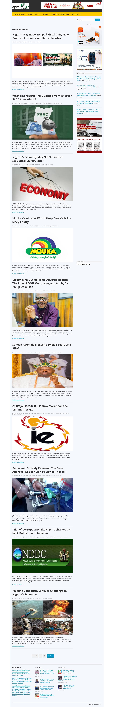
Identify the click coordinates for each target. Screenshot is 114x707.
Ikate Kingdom (39, 352)
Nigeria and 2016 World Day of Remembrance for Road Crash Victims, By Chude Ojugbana (67, 678)
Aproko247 (98, 704)
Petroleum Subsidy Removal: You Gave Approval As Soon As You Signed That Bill (39, 469)
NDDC (46, 537)
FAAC (44, 103)
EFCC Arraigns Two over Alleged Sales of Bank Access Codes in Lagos (47, 695)
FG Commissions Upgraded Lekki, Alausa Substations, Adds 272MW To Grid (47, 688)
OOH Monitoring (45, 290)
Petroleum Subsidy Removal (53, 475)
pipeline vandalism (48, 598)
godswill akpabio (41, 537)
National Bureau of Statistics (47, 164)
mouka (38, 226)
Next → (50, 656)
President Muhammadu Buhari (63, 537)
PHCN (19, 414)
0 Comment (32, 42)
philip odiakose (53, 290)
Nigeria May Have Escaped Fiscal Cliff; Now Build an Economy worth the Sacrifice (40, 36)
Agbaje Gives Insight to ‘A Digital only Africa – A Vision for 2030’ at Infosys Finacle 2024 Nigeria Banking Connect (22, 693)
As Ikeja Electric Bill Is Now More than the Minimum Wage (40, 407)
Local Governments (57, 103)
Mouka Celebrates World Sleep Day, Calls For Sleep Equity (42, 220)
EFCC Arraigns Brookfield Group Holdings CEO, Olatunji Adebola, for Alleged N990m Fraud (89, 78)
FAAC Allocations (49, 103)
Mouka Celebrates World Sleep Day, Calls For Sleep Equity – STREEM (21, 671)
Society (37, 14)
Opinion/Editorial (63, 14)
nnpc (45, 475)
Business (45, 14)
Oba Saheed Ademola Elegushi (56, 352)
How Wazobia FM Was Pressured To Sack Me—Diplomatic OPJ (69, 687)
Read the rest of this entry (18, 89)
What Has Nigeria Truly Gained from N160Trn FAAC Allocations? (42, 97)
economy (39, 42)
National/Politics (19, 14)
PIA (60, 475)
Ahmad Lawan (41, 475)
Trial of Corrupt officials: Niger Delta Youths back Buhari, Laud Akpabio (41, 531)
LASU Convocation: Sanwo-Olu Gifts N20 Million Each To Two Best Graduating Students (88, 111)
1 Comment (32, 226)
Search (97, 19)
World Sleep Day (55, 226)
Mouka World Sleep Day (46, 226)
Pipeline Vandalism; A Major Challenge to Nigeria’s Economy (39, 592)
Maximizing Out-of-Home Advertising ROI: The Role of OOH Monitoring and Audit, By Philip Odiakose (40, 283)
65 (44, 656)
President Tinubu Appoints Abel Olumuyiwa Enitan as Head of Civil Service (47, 681)
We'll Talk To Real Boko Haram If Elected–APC (68, 671)
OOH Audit (39, 290)
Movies (30, 14)
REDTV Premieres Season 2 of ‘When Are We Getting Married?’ (22, 682)
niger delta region (52, 537)
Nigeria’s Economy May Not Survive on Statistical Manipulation (37, 158)
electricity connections (43, 413)
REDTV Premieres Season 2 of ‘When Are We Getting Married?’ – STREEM (22, 679)
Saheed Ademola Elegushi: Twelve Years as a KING (41, 346)
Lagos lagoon (46, 352)
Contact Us (75, 14)
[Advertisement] (89, 181)
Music (53, 14)
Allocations (39, 103)
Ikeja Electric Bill (51, 413)
